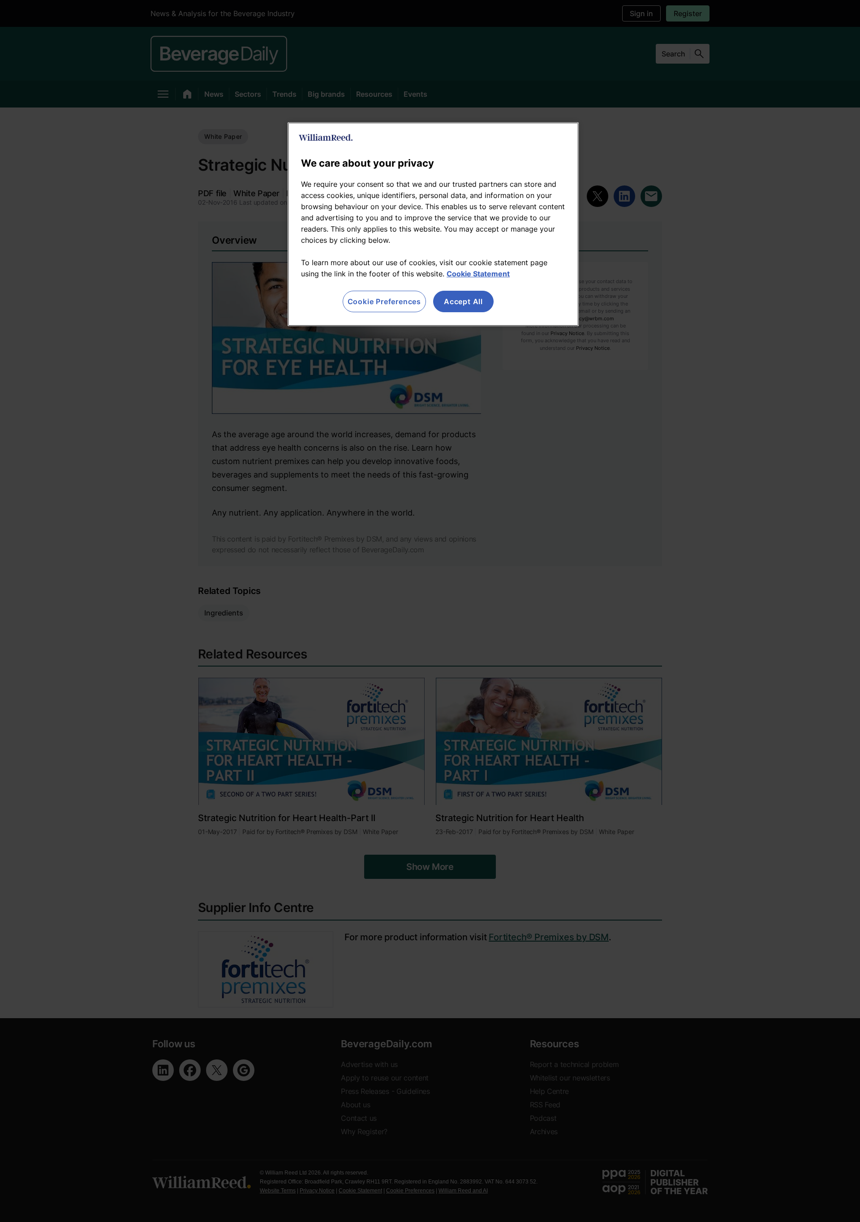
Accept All (463, 301)
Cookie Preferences (384, 301)
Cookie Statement (478, 273)
